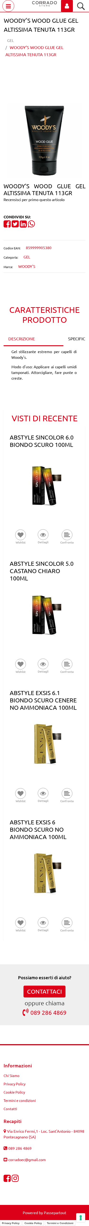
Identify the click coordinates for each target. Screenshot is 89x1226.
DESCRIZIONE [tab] (21, 338)
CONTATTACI (44, 991)
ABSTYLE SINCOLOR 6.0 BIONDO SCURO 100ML (42, 441)
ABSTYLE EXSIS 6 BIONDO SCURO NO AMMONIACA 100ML (38, 829)
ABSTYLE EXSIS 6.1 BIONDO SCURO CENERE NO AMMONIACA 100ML (43, 700)
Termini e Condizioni (60, 1223)
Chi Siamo (11, 1075)
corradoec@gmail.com (27, 1159)
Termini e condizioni (20, 1100)
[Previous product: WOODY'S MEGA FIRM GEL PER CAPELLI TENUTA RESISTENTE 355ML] (35, 71)
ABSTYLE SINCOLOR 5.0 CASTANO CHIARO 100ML (42, 571)
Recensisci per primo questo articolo (34, 199)
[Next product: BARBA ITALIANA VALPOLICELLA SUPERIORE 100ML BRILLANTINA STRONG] (53, 71)
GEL (10, 40)
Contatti (10, 1108)
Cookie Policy (14, 1092)
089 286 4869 (48, 1012)
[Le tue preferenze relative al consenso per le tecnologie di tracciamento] (80, 1217)
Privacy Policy (14, 1084)
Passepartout (55, 1212)
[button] (44, 140)
